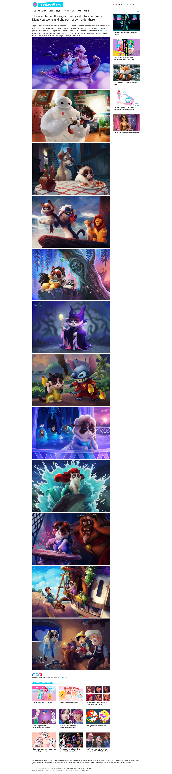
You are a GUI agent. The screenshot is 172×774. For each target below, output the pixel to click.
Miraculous (136, 760)
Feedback (66, 768)
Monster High (62, 762)
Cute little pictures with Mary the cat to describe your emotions (44, 750)
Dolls (51, 10)
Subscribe (118, 5)
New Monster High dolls (110, 762)
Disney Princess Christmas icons (97, 726)
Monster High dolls (70, 762)
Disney (35, 682)
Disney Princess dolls (78, 760)
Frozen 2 (95, 760)
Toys (58, 10)
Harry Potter (106, 760)
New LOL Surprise (100, 762)
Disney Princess (69, 760)
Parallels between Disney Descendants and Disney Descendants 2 (68, 727)
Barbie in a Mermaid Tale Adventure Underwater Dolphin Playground (125, 109)
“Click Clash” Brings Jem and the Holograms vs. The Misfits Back (124, 59)
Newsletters (73, 768)
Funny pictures (48, 682)
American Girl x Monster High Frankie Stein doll (125, 34)
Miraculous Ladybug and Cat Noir (50, 762)
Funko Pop (100, 760)
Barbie (36, 760)
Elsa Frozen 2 (89, 760)
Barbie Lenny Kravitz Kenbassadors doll (126, 133)
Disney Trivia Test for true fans (42, 702)
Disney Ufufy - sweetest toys (69, 702)
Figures (66, 10)
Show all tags (35, 764)
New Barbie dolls (86, 762)
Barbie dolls (41, 760)
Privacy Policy (83, 770)
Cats (40, 682)
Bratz (54, 760)
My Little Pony (78, 762)
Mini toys (131, 760)
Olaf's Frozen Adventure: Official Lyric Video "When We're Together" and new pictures (97, 750)
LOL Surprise (117, 760)
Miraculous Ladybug (37, 762)
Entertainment (40, 10)
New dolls (93, 762)
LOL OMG (111, 760)
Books (86, 10)
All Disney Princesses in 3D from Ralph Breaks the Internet (97, 703)
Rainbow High (119, 762)
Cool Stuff (76, 10)
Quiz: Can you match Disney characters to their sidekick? (42, 727)
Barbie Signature (48, 760)
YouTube (88, 768)
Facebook (132, 5)
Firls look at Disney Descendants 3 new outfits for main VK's (71, 750)
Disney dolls (62, 760)
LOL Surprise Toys (124, 760)
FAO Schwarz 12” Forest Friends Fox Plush (125, 84)
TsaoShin (103, 31)
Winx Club (128, 762)
